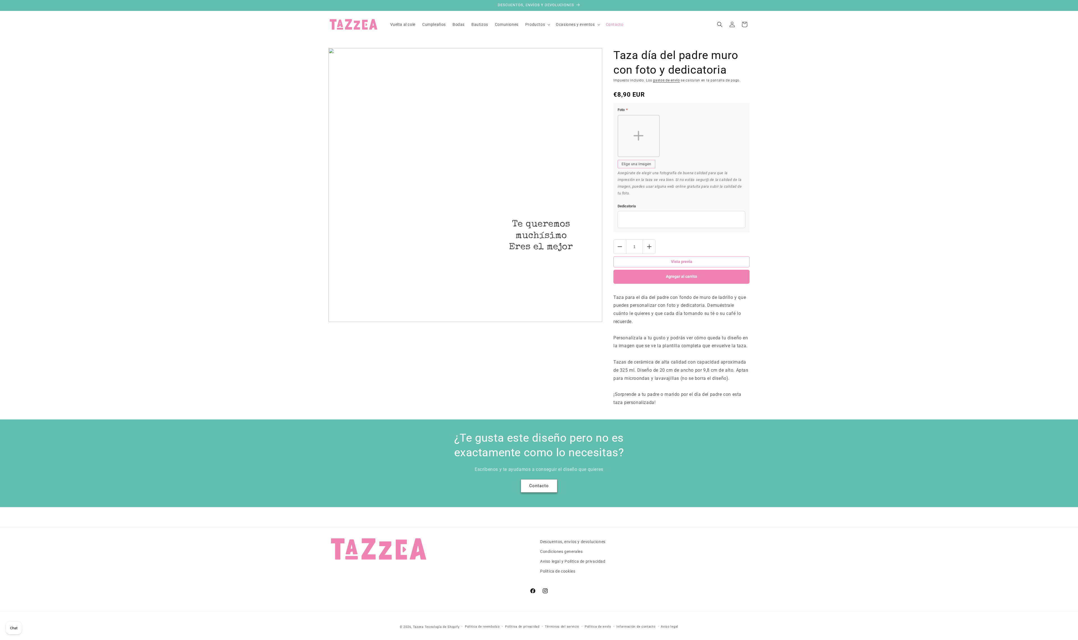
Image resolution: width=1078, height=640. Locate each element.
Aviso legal (669, 626)
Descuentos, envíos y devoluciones (573, 541)
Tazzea (418, 627)
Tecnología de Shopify (442, 627)
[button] (537, 24)
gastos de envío (666, 80)
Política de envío (598, 626)
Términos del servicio (562, 626)
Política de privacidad (522, 626)
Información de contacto (635, 626)
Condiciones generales (561, 551)
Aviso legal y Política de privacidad (573, 561)
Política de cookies (557, 571)
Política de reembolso (482, 626)
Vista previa (681, 261)
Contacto (539, 485)
